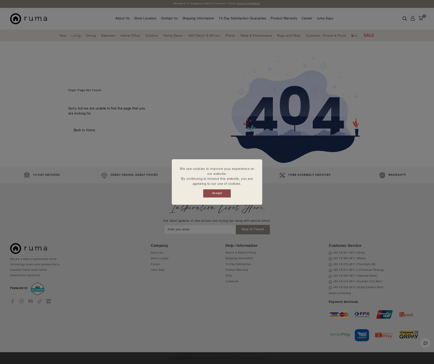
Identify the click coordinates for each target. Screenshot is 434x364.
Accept (217, 193)
